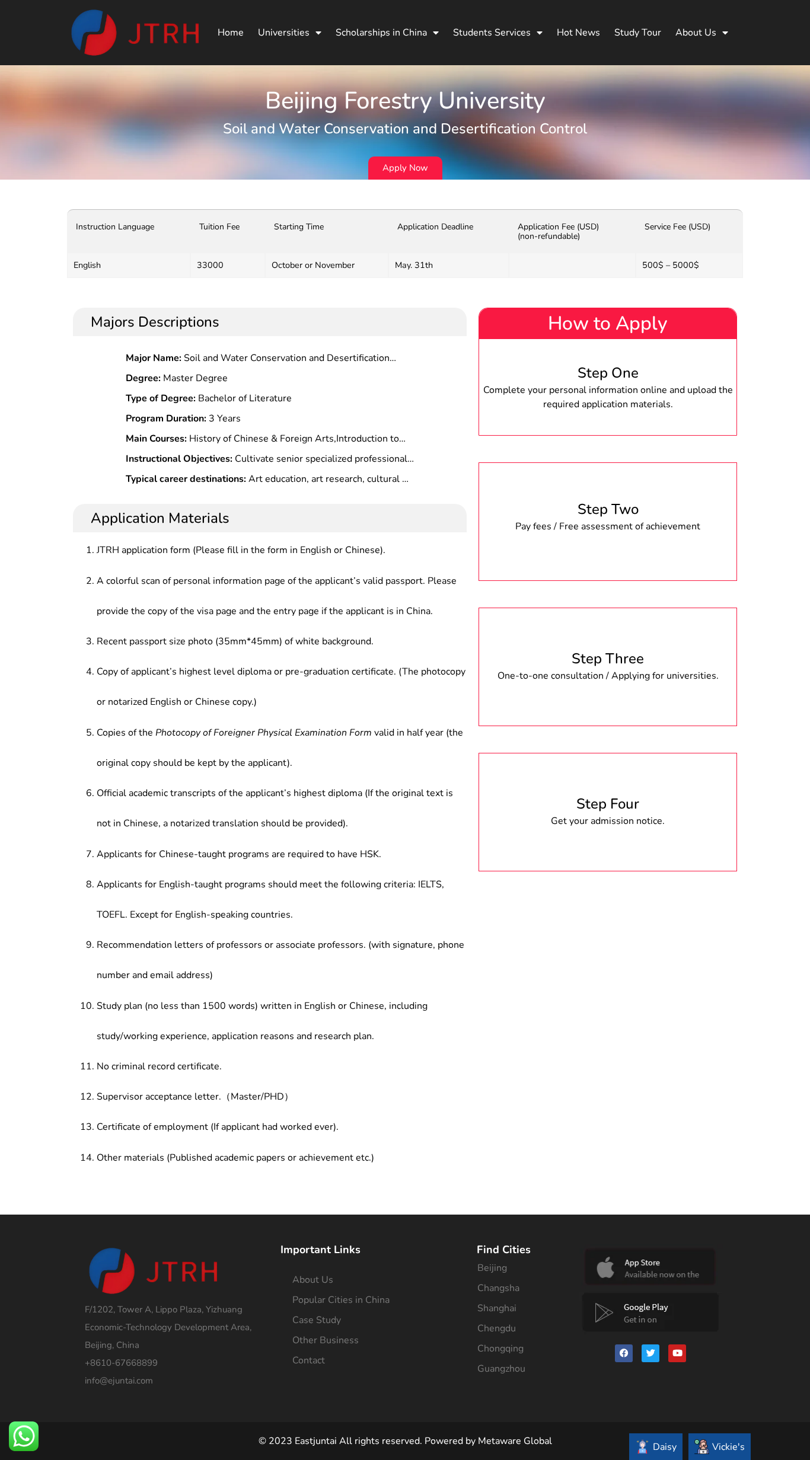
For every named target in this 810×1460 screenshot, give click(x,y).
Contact (308, 1360)
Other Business (325, 1340)
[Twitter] (650, 1353)
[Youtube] (677, 1353)
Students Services (492, 32)
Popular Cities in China (341, 1299)
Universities (284, 32)
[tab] (656, 1446)
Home (231, 32)
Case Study (316, 1320)
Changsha (498, 1288)
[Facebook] (624, 1353)
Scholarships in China (381, 32)
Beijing (492, 1267)
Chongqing (500, 1348)
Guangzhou (501, 1368)
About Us (695, 32)
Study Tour (637, 32)
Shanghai (496, 1308)
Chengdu (496, 1328)
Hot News (578, 32)
